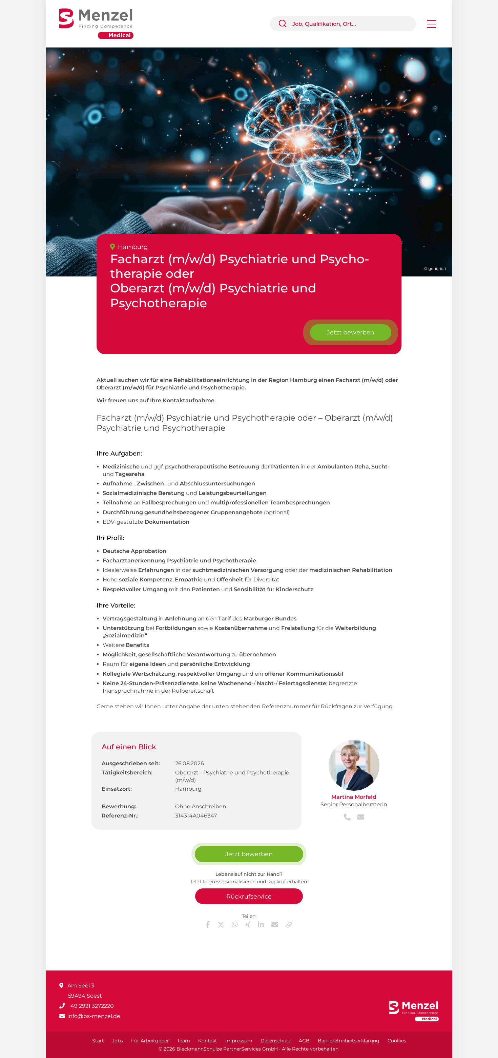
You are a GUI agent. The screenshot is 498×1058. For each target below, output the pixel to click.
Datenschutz (276, 1041)
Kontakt (207, 1041)
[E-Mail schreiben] (358, 817)
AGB (304, 1041)
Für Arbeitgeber (150, 1041)
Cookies (397, 1041)
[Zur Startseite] (101, 23)
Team (183, 1041)
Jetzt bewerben (350, 332)
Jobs (117, 1041)
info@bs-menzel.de (93, 1016)
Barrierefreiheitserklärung (348, 1041)
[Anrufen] (348, 817)
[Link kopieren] (289, 924)
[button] (285, 23)
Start (98, 1041)
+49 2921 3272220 (90, 1006)
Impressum (238, 1041)
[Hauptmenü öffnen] (431, 26)
